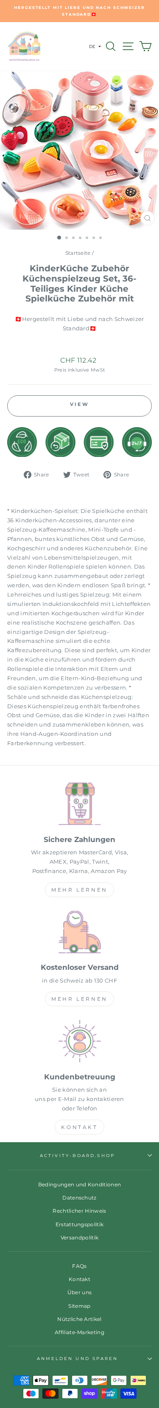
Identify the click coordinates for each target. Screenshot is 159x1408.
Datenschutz (79, 1197)
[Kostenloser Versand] (79, 933)
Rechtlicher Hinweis (79, 1211)
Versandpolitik (80, 1237)
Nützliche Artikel (79, 1319)
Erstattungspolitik (80, 1224)
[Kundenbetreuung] (79, 1042)
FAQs (79, 1266)
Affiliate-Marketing (79, 1332)
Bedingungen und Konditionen (79, 1184)
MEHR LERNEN (79, 890)
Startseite (78, 253)
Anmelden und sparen (77, 1358)
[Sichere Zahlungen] (79, 805)
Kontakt (79, 1127)
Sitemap (79, 1306)
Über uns (79, 1292)
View (79, 404)
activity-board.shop (77, 1155)
